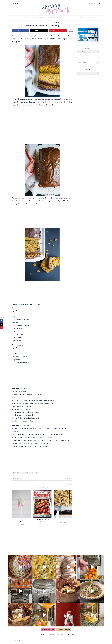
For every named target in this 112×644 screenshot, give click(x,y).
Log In (73, 18)
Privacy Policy (93, 18)
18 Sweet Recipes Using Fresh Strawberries (42, 520)
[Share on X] (1, 324)
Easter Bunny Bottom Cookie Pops (21, 521)
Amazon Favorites (38, 18)
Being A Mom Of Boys (66, 484)
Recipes (24, 18)
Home (15, 18)
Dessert (26, 472)
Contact (81, 18)
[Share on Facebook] (1, 320)
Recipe (37, 472)
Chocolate (19, 472)
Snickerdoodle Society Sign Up (57, 18)
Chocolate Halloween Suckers (19, 484)
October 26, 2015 (16, 478)
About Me (56, 23)
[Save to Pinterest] (1, 327)
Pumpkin (32, 472)
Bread (14, 472)
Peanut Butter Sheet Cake (63, 520)
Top (99, 640)
